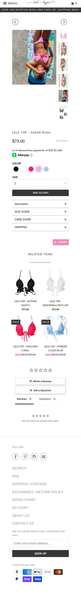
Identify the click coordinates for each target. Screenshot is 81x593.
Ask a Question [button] (42, 390)
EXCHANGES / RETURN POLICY (37, 492)
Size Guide (62, 140)
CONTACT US (23, 523)
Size (15, 177)
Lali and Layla (27, 565)
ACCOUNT (20, 507)
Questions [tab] (45, 399)
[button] (16, 169)
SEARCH (19, 468)
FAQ (15, 476)
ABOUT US (20, 515)
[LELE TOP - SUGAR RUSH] (34, 57)
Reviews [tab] (22, 399)
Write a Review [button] (42, 381)
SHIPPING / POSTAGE (29, 484)
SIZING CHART (24, 499)
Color (16, 163)
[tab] (40, 204)
